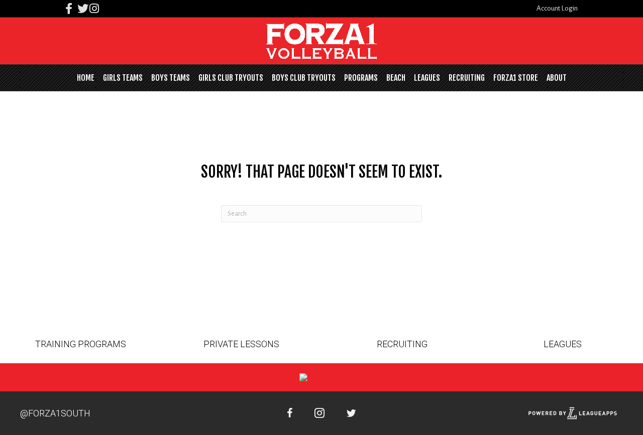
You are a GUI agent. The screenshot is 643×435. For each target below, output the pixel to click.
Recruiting (467, 78)
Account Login (557, 8)
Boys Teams (170, 78)
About (557, 78)
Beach (395, 78)
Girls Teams (123, 78)
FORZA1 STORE (515, 78)
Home (85, 78)
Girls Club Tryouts (230, 78)
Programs (361, 78)
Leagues (427, 78)
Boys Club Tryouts (304, 78)
